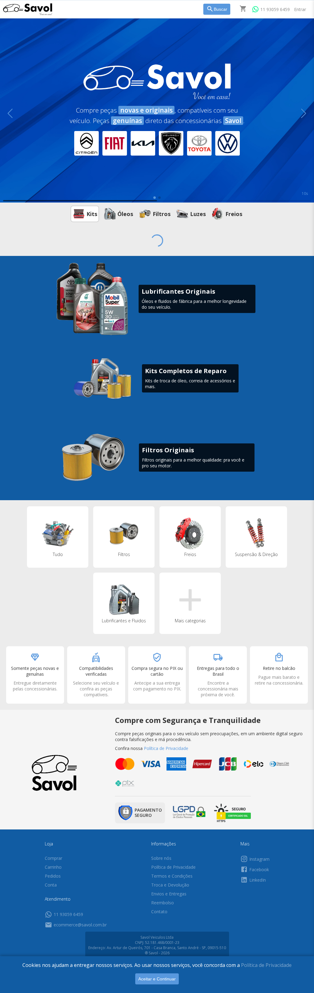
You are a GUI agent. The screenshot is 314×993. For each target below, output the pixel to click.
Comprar (53, 858)
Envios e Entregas (168, 894)
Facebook (259, 869)
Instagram (259, 859)
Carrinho (53, 867)
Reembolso (162, 903)
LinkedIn (257, 880)
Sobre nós (161, 858)
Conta (51, 885)
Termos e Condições (172, 876)
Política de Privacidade (266, 965)
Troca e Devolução (170, 885)
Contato (159, 911)
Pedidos (53, 876)
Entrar (300, 9)
